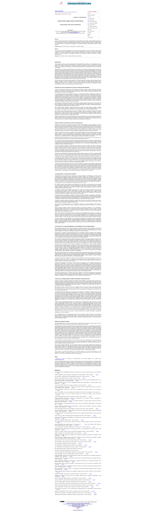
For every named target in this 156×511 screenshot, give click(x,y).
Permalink (90, 37)
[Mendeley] (88, 34)
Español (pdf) (91, 18)
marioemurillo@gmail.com (74, 32)
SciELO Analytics (92, 15)
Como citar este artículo (93, 23)
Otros (90, 34)
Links (97, 374)
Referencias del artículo (93, 21)
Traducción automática (93, 26)
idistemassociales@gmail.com (78, 510)
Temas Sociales (59, 11)
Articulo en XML (92, 20)
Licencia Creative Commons (92, 501)
